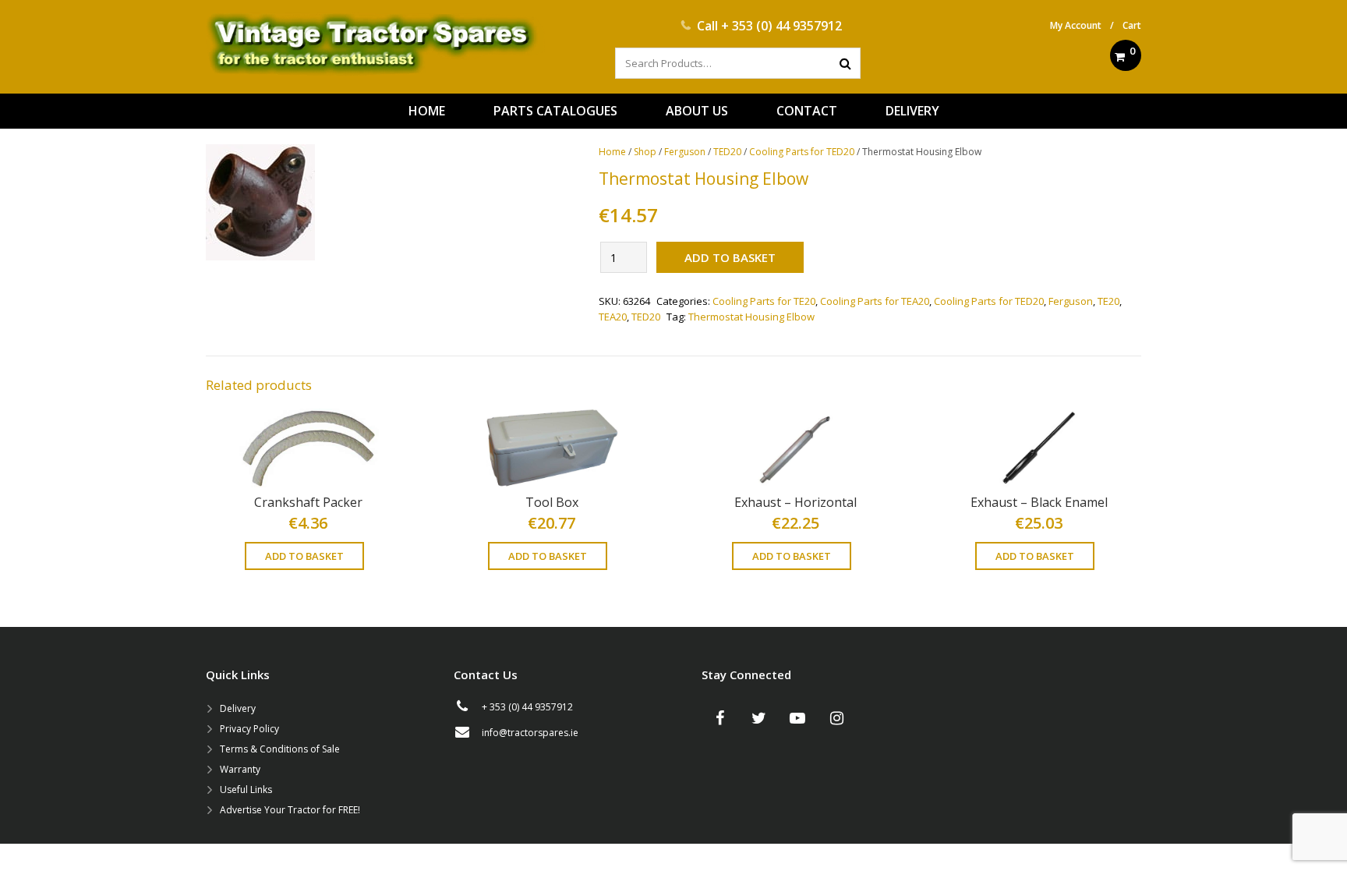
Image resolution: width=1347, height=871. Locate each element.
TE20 (1108, 301)
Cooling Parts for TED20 (801, 151)
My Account (1075, 25)
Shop (645, 151)
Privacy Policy (249, 728)
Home (612, 151)
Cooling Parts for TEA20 (874, 301)
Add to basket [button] (304, 556)
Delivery (238, 708)
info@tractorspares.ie (530, 732)
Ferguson (684, 151)
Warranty (240, 769)
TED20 (727, 151)
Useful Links (246, 789)
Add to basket (730, 257)
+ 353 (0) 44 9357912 (781, 25)
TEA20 (613, 317)
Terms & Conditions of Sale (280, 749)
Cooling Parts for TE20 (763, 301)
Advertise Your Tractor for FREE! (290, 809)
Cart (1131, 25)
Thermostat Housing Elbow (751, 317)
